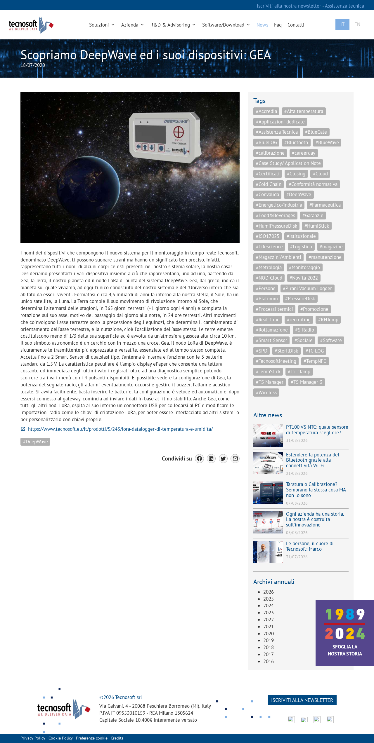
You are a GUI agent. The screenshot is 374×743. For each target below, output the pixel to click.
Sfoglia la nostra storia (345, 650)
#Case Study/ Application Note (288, 163)
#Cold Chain (268, 184)
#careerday (303, 153)
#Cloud (320, 173)
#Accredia (266, 111)
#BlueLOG (266, 142)
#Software (331, 340)
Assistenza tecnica (344, 6)
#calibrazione (270, 153)
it (342, 24)
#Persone (266, 288)
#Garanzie (312, 215)
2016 (268, 661)
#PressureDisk (300, 298)
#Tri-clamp (299, 371)
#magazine (331, 246)
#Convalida (267, 194)
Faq (278, 25)
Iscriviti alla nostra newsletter (289, 6)
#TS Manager (269, 382)
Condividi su (177, 458)
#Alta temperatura (303, 111)
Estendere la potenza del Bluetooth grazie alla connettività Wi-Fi (312, 460)
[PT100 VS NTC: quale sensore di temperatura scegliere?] (268, 435)
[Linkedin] (211, 458)
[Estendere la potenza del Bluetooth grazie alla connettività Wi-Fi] (268, 463)
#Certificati (268, 173)
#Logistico (301, 246)
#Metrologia (269, 267)
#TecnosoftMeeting (276, 361)
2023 (268, 612)
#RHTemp (328, 319)
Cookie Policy (61, 738)
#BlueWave (327, 142)
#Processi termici (274, 309)
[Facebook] (199, 458)
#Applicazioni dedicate (280, 121)
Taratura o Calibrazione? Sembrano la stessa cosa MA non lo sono (316, 489)
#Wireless (266, 392)
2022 (268, 619)
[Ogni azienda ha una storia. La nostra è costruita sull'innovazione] (268, 522)
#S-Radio (304, 330)
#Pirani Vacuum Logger (307, 288)
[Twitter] (223, 458)
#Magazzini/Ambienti (278, 257)
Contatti (296, 25)
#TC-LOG (315, 351)
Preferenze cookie (92, 738)
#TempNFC (315, 361)
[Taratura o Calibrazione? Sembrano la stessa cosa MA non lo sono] (268, 493)
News (262, 25)
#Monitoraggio (304, 267)
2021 (268, 626)
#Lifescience (269, 246)
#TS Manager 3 (306, 382)
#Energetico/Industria (279, 205)
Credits (117, 738)
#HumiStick (316, 226)
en (357, 24)
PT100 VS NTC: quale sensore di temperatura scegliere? (317, 430)
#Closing (296, 173)
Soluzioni (99, 25)
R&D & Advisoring (170, 25)
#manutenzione (325, 257)
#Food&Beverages (275, 215)
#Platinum (267, 298)
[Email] (235, 458)
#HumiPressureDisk (276, 226)
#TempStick (268, 371)
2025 (268, 599)
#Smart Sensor (271, 340)
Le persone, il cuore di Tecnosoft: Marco (310, 546)
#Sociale (304, 340)
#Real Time (268, 319)
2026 (268, 592)
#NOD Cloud (269, 278)
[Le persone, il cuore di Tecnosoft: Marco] (268, 552)
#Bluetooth (296, 142)
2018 (268, 647)
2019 (268, 640)
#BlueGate (316, 132)
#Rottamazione (272, 330)
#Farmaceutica (325, 205)
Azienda (130, 25)
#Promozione (314, 309)
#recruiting (299, 319)
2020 (268, 633)
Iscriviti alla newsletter (302, 700)
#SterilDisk (286, 351)
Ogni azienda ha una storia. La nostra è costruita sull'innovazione (315, 519)
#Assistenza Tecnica (277, 132)
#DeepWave (35, 441)
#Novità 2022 (304, 278)
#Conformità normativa (313, 184)
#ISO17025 (267, 236)
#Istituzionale (301, 236)
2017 (268, 654)
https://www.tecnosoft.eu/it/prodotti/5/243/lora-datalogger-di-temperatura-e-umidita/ (120, 429)
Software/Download (224, 25)
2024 (268, 605)
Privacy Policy (32, 738)
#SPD (261, 351)
